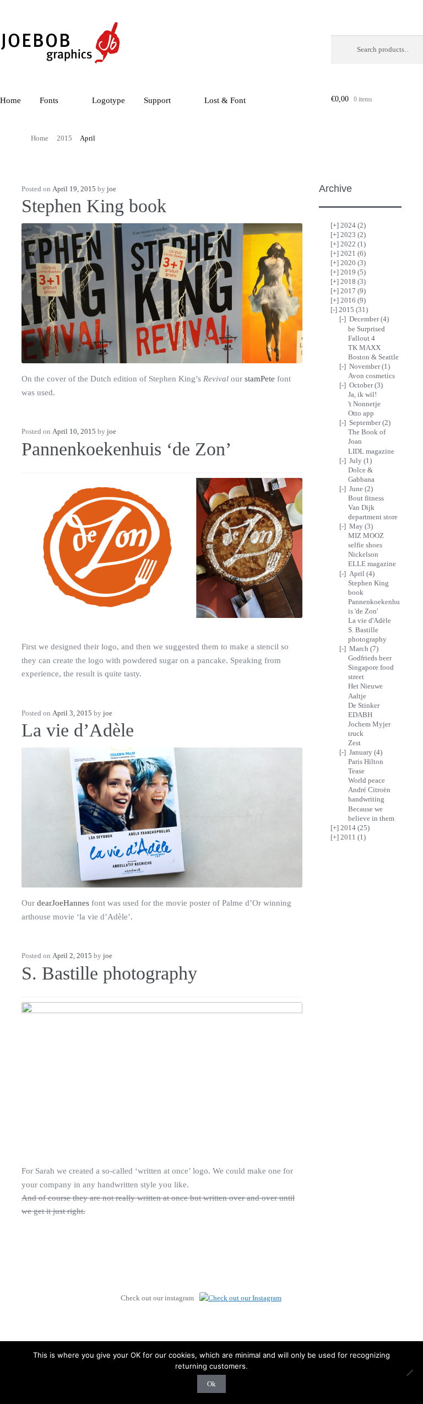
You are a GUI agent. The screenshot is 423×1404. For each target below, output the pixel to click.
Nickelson (363, 554)
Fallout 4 (361, 338)
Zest (354, 743)
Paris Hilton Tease (365, 766)
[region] (161, 548)
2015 (64, 138)
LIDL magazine (371, 451)
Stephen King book (93, 206)
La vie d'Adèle (369, 620)
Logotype (108, 100)
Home (39, 138)
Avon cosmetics (371, 376)
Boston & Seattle (373, 357)
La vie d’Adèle (77, 730)
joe (111, 189)
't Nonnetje (364, 404)
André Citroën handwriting (369, 794)
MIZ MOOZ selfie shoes (366, 540)
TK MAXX (364, 347)
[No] (409, 1372)
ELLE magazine (372, 564)
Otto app (361, 413)
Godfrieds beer (370, 658)
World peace (366, 780)
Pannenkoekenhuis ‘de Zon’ (126, 449)
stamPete (260, 378)
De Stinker (363, 705)
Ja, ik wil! (362, 394)
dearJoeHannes (63, 903)
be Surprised (366, 329)
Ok (211, 1384)
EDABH (360, 715)
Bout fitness (366, 498)
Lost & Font (225, 100)
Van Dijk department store (373, 512)
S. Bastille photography (109, 973)
